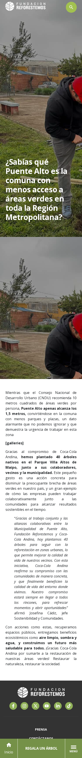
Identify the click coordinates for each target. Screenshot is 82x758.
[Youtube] (47, 706)
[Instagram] (24, 706)
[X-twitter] (35, 706)
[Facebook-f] (13, 706)
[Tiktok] (69, 706)
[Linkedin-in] (58, 706)
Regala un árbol (41, 748)
